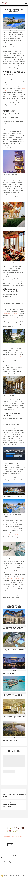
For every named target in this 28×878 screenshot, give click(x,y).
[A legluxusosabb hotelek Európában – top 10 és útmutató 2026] (14, 706)
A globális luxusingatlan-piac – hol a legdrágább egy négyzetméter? (14, 628)
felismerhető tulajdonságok (10, 535)
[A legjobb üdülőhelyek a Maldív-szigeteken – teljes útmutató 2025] (14, 684)
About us (3, 857)
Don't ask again (18, 456)
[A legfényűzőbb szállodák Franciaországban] (14, 662)
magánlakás (12, 127)
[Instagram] (11, 844)
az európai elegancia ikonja (15, 578)
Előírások (3, 859)
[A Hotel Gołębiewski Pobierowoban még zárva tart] (14, 639)
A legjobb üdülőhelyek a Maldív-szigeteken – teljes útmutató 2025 (13, 695)
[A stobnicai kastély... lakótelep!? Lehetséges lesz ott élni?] (14, 729)
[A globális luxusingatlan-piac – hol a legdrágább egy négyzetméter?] (14, 617)
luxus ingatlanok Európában (10, 313)
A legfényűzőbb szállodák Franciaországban (11, 672)
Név (4, 769)
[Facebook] (8, 844)
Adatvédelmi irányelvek (7, 862)
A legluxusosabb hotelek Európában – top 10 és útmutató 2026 (14, 717)
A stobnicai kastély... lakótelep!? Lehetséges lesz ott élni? (13, 739)
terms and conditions (10, 452)
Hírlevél (3, 866)
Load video (10, 456)
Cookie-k (3, 864)
